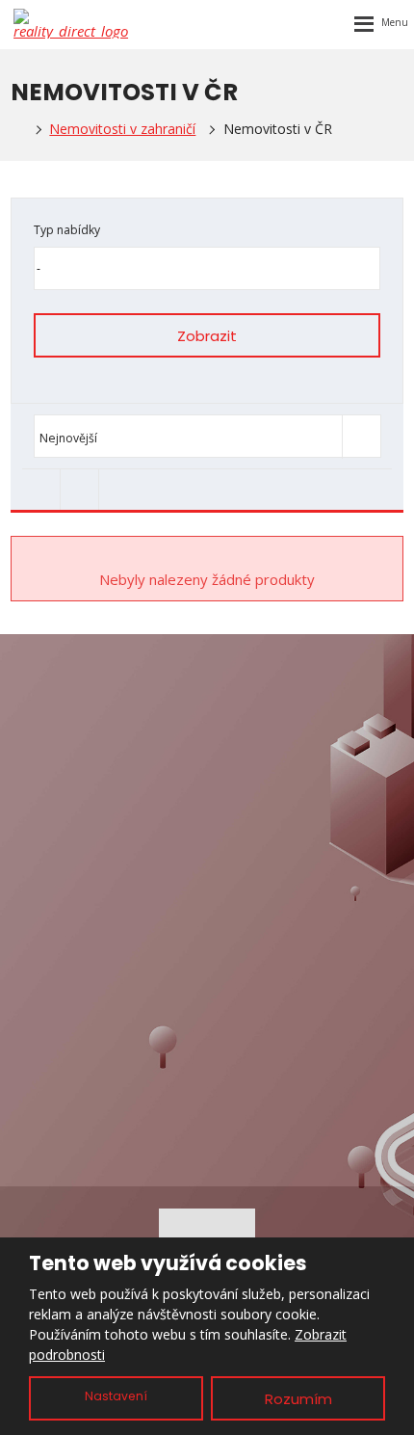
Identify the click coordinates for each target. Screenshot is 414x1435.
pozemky (207, 999)
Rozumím (298, 1399)
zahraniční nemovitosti (207, 1031)
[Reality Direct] (16, 129)
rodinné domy (207, 967)
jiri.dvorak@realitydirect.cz (229, 732)
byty (207, 935)
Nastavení (116, 1396)
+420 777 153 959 (223, 755)
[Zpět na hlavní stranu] (71, 24)
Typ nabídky (67, 230)
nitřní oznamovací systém (211, 1063)
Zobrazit (207, 336)
